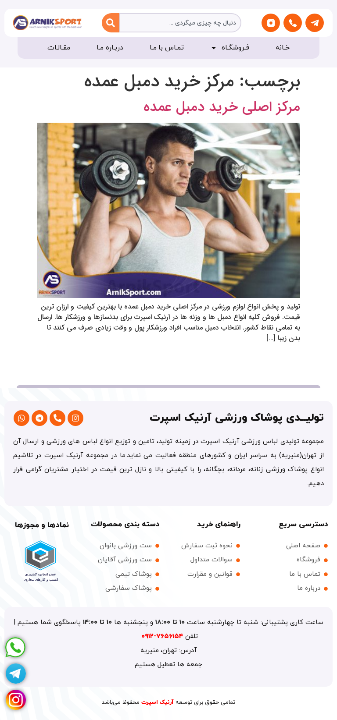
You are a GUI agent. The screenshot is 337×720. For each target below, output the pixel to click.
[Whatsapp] (21, 418)
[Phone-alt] (57, 418)
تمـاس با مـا (167, 48)
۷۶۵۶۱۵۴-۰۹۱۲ (163, 636)
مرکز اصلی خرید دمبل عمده (221, 107)
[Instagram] (75, 418)
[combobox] (180, 22)
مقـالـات (58, 48)
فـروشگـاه (235, 48)
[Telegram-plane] (314, 23)
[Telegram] (39, 418)
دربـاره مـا (110, 48)
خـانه (283, 48)
